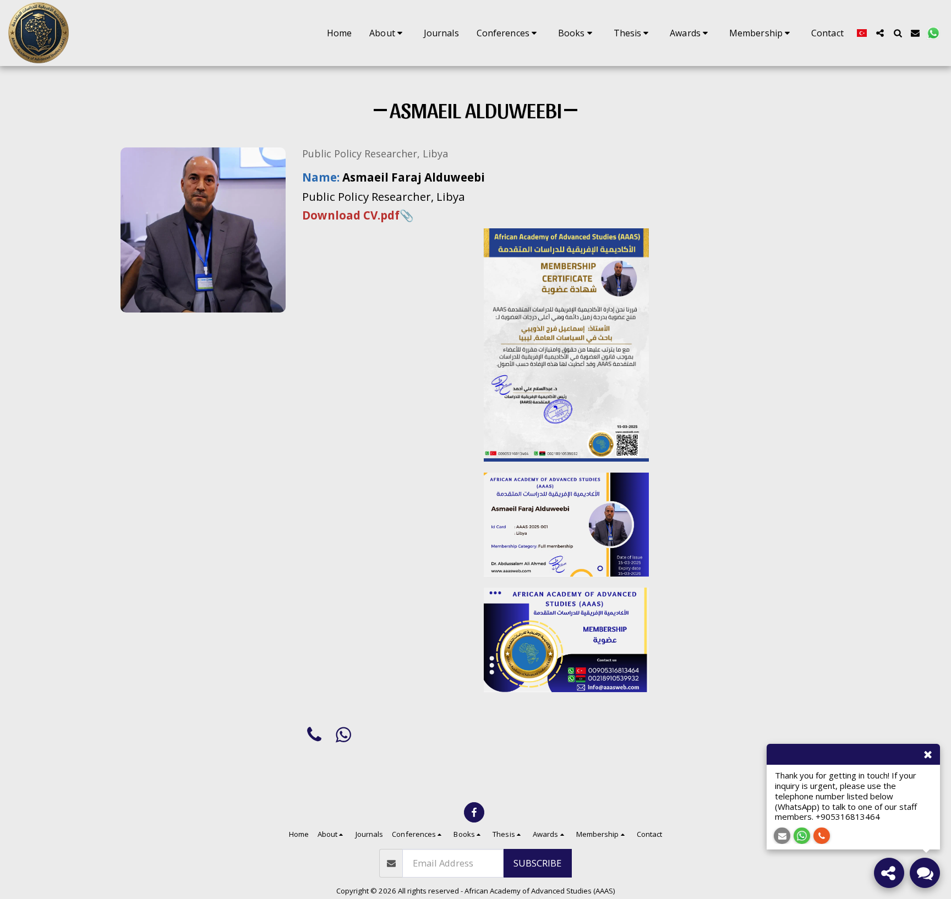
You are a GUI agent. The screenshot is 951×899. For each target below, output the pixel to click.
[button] (387, 33)
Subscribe (537, 863)
